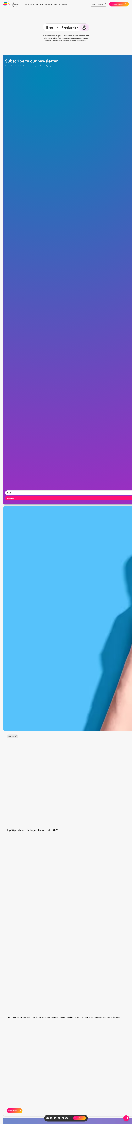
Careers (64, 4)
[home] (10, 4)
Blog (49, 27)
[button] (28, 4)
